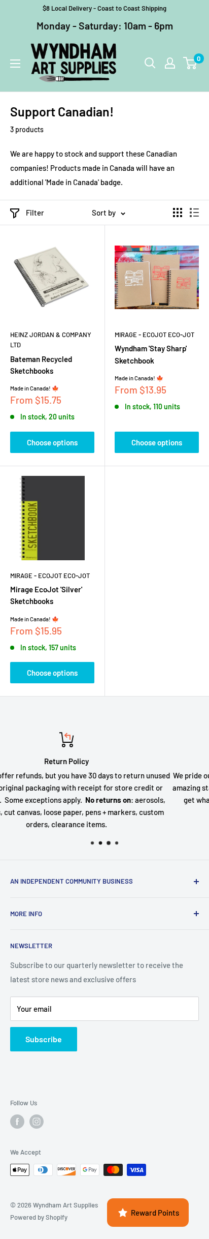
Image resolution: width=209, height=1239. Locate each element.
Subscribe (43, 1039)
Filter (35, 212)
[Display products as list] (194, 212)
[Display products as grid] (177, 212)
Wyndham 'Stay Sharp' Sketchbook (151, 354)
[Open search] (150, 63)
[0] (190, 63)
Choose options (52, 442)
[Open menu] (15, 63)
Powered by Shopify (38, 1217)
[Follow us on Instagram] (36, 1121)
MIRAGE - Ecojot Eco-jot (154, 334)
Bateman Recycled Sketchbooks (41, 364)
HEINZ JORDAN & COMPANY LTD (50, 339)
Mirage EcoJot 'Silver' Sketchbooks (46, 595)
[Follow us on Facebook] (17, 1121)
